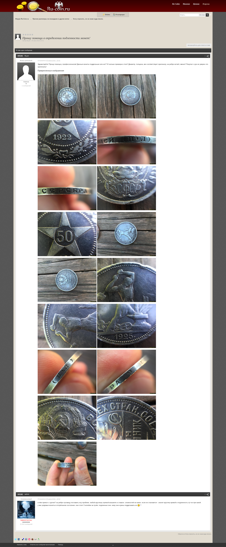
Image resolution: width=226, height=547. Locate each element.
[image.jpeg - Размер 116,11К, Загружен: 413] (126, 280)
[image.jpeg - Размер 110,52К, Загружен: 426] (67, 234)
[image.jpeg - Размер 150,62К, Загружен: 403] (67, 418)
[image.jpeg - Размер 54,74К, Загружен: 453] (67, 372)
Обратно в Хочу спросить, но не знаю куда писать (194, 534)
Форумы (206, 4)
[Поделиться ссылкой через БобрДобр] (32, 539)
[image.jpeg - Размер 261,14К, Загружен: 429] (67, 96)
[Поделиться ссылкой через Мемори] (29, 539)
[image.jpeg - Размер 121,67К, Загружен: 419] (126, 418)
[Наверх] (113, 545)
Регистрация (120, 14)
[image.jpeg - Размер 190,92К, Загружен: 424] (67, 280)
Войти (107, 14)
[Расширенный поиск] (210, 15)
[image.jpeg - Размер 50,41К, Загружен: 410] (126, 372)
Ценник (196, 4)
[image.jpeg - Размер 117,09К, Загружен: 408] (67, 142)
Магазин (186, 4)
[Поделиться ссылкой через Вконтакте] (26, 539)
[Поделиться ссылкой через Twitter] (16, 539)
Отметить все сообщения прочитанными (42, 544)
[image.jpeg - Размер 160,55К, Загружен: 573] (126, 234)
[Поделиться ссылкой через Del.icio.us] (23, 539)
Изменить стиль (22, 544)
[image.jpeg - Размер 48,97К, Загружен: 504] (67, 188)
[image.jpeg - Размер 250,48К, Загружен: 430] (126, 96)
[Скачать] (38, 539)
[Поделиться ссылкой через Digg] (19, 539)
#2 (205, 494)
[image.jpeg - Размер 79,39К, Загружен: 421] (126, 326)
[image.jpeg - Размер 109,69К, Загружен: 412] (126, 188)
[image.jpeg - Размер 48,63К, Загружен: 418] (126, 142)
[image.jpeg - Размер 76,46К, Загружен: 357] (67, 464)
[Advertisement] (113, 28)
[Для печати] (35, 539)
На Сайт (176, 4)
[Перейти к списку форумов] (43, 6)
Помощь (60, 544)
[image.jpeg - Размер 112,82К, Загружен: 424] (67, 326)
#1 (205, 56)
